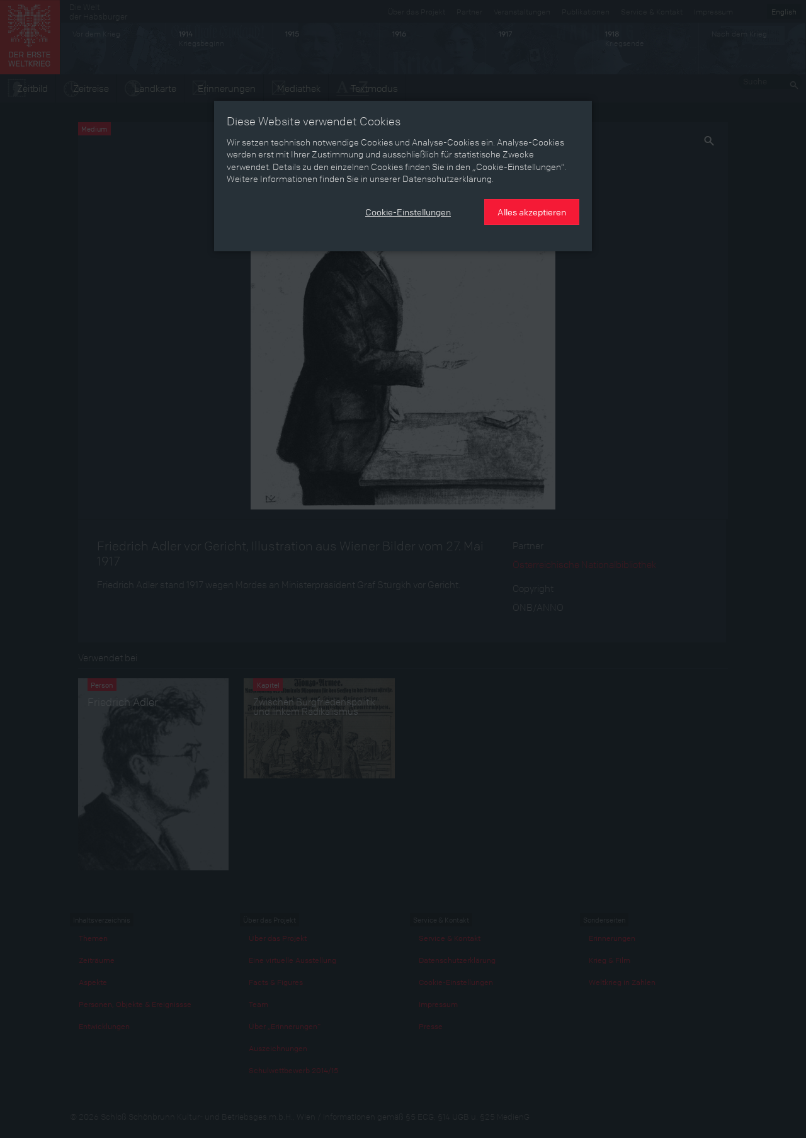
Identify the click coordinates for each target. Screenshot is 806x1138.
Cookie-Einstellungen (408, 211)
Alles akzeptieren (531, 211)
